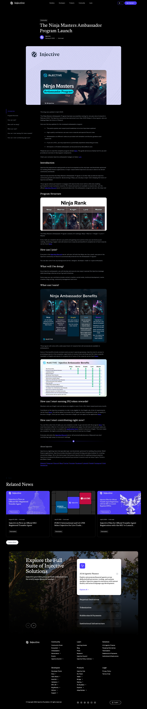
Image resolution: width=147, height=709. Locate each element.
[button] (99, 577)
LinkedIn (85, 463)
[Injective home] (35, 642)
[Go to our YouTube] (92, 703)
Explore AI (83, 590)
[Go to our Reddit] (85, 703)
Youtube (72, 463)
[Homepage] (17, 3)
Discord (56, 463)
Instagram (98, 463)
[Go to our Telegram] (95, 703)
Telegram (50, 463)
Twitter (66, 463)
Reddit (91, 463)
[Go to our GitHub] (88, 703)
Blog (61, 463)
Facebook (79, 463)
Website (43, 463)
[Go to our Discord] (78, 703)
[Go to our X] (81, 703)
